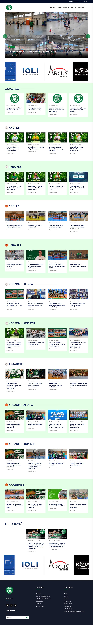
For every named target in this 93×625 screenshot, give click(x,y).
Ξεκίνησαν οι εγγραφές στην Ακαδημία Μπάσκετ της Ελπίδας (14, 426)
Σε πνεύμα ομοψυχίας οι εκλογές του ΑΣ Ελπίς (35, 109)
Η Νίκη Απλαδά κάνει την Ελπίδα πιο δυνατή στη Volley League (14, 188)
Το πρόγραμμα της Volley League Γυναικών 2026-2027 (78, 188)
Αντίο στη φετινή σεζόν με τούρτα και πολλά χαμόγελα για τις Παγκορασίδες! (78, 345)
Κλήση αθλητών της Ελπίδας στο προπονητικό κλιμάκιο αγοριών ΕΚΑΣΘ (57, 426)
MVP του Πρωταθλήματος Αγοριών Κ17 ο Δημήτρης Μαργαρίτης (35, 305)
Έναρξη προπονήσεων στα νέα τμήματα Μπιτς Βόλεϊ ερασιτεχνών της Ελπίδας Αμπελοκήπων (36, 545)
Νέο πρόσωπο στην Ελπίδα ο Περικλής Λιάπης (36, 148)
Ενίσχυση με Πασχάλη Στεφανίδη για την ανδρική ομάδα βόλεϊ (57, 148)
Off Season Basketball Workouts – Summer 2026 (56, 505)
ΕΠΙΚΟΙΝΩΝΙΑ (81, 7)
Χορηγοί (38, 603)
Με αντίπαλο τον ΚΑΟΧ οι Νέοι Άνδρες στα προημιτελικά (77, 426)
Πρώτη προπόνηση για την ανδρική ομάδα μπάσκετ (14, 226)
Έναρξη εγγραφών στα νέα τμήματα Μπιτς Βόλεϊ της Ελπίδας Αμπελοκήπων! (57, 545)
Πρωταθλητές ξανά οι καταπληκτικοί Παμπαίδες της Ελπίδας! (57, 305)
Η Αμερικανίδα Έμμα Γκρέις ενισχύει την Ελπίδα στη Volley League (36, 188)
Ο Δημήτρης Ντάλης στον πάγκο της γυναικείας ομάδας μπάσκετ (35, 266)
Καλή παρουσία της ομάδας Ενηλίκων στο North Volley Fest (55, 385)
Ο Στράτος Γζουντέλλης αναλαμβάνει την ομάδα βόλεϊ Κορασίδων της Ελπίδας (14, 345)
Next (88, 36)
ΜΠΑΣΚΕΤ (65, 7)
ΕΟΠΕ (65, 593)
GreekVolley (67, 606)
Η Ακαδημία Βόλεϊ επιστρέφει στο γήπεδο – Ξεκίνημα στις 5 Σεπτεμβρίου (14, 386)
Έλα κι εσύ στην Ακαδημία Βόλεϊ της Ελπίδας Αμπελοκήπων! (35, 385)
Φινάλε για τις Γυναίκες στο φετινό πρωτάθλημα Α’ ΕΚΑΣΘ (57, 266)
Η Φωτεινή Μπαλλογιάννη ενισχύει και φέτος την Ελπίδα (56, 188)
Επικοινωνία (40, 606)
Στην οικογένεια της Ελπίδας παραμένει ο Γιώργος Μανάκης (13, 148)
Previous (5, 36)
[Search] (27, 617)
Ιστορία (38, 593)
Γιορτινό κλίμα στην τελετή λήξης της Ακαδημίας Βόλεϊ (78, 384)
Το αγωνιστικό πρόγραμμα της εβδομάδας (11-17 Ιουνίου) (78, 109)
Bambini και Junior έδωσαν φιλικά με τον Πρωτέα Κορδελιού (78, 505)
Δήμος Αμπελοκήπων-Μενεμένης (74, 611)
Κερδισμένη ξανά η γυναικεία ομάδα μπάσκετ (78, 265)
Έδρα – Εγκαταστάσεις (43, 598)
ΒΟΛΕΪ (59, 7)
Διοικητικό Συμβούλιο (43, 596)
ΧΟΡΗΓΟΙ (73, 7)
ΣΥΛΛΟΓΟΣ (52, 7)
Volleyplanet (68, 603)
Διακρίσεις (39, 601)
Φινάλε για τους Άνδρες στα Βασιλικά (35, 226)
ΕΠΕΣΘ (66, 596)
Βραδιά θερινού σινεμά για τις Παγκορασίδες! (36, 343)
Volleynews (67, 601)
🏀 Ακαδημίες (12, 43)
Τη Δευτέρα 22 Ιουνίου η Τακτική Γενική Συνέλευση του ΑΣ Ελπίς (57, 109)
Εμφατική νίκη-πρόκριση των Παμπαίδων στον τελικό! (77, 305)
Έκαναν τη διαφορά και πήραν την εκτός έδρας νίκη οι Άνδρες (77, 227)
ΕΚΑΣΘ (66, 598)
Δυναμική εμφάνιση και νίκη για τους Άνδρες (56, 226)
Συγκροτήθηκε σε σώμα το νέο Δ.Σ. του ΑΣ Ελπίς (14, 109)
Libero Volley (68, 609)
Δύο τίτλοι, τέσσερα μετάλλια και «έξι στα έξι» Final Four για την (14, 305)
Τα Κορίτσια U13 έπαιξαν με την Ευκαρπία (77, 464)
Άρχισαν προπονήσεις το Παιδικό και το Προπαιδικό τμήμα (43, 49)
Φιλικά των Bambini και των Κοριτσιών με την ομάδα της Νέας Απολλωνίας (35, 465)
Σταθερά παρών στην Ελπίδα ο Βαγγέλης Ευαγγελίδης (76, 148)
